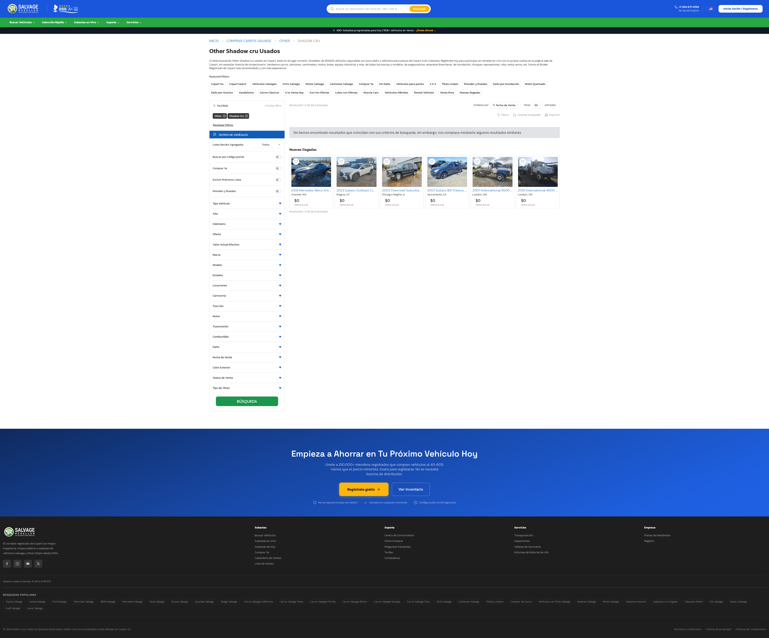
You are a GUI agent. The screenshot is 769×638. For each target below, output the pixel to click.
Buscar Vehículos (21, 22)
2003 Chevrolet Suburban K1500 (406, 190)
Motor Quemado (535, 84)
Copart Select (237, 84)
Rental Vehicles (424, 93)
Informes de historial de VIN (531, 552)
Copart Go (217, 84)
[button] (247, 203)
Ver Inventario (411, 489)
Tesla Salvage (156, 602)
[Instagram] (17, 564)
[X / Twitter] (38, 564)
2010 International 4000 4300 (541, 190)
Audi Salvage (13, 608)
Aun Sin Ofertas (319, 93)
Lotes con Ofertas (346, 93)
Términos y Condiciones (687, 629)
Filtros (505, 115)
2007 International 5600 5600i (496, 190)
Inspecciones (522, 541)
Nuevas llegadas (470, 93)
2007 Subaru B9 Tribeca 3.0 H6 (450, 190)
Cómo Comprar (393, 541)
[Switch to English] (711, 9)
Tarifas (388, 552)
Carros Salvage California (258, 602)
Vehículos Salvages (264, 84)
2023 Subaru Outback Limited (358, 190)
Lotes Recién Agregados (228, 145)
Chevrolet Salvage (83, 602)
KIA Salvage (716, 602)
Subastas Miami (694, 602)
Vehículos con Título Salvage (554, 602)
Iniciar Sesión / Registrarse (740, 9)
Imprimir (554, 115)
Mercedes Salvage (132, 602)
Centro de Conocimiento (399, 535)
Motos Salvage (315, 84)
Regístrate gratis (361, 489)
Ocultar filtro (272, 106)
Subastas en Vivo (85, 22)
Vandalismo (246, 93)
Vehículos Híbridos (396, 93)
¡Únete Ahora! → (426, 30)
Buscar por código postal (228, 157)
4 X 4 (433, 84)
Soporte (111, 22)
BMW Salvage (108, 602)
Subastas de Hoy (265, 547)
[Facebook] (7, 564)
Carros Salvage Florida (322, 602)
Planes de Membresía (657, 535)
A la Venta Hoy (294, 93)
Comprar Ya (366, 84)
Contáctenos (392, 558)
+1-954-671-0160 (689, 7)
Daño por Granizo (222, 93)
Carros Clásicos (269, 93)
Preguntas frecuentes (397, 547)
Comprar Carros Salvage (248, 40)
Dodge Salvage (229, 602)
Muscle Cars (371, 93)
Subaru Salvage (738, 602)
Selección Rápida (53, 22)
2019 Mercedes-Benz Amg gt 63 (315, 190)
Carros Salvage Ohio (418, 602)
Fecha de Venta (505, 105)
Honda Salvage (37, 602)
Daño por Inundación (506, 84)
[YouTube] (28, 564)
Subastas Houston (636, 602)
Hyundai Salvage (204, 602)
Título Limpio (450, 84)
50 (536, 105)
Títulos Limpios (494, 602)
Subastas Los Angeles (665, 602)
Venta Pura (447, 93)
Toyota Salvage (14, 602)
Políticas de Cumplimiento (751, 629)
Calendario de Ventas (268, 558)
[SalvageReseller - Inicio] (23, 9)
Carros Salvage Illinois (354, 602)
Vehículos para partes (410, 84)
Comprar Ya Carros (521, 602)
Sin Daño (384, 84)
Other (284, 40)
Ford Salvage (59, 602)
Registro (649, 541)
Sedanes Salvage (586, 602)
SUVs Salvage (291, 84)
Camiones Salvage (341, 84)
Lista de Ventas (264, 564)
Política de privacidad (718, 629)
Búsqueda (419, 8)
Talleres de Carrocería (527, 547)
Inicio (214, 40)
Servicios (133, 22)
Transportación (523, 535)
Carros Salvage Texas (291, 602)
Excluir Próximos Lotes (227, 180)
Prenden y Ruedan (475, 84)
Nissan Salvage (179, 602)
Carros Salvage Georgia (387, 602)
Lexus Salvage (35, 608)
